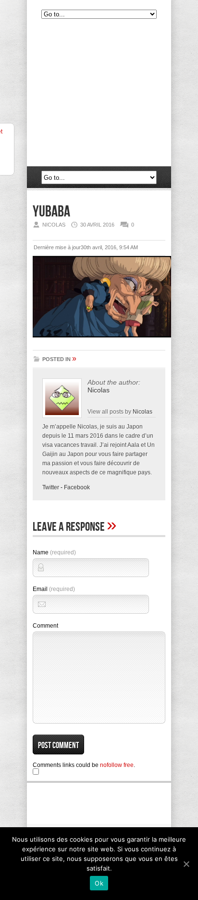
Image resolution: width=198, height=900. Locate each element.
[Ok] (186, 864)
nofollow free (117, 765)
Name (54, 552)
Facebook (77, 487)
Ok (99, 883)
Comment (45, 625)
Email (54, 589)
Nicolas (98, 390)
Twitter (50, 487)
